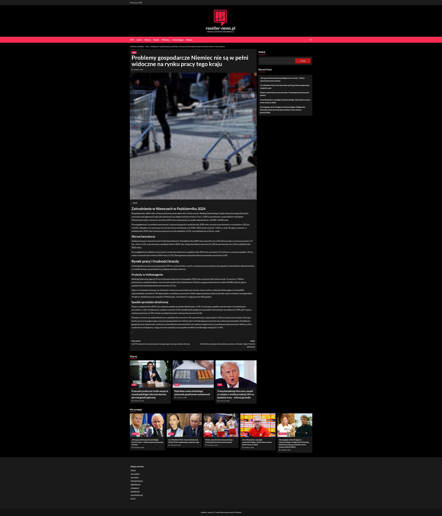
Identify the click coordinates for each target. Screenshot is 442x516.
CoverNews (219, 512)
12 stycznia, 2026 (224, 401)
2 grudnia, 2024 (138, 69)
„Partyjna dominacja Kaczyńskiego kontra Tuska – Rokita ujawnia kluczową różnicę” (282, 79)
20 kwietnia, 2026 (138, 447)
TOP (132, 39)
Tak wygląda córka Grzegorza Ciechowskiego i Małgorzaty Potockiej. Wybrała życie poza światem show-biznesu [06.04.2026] (282, 110)
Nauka (189, 39)
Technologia (177, 39)
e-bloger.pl (135, 488)
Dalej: (227, 344)
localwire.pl (135, 491)
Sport (139, 39)
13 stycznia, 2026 (181, 397)
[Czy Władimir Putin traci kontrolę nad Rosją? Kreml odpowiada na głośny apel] (184, 425)
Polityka (165, 39)
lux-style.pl (135, 474)
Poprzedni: (161, 342)
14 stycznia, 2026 (138, 401)
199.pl (133, 470)
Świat (156, 39)
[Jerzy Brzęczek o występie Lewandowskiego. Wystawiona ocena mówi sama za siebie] (257, 425)
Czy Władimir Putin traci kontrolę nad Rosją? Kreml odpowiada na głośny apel (284, 86)
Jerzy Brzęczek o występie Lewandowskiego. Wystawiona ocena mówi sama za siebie (285, 101)
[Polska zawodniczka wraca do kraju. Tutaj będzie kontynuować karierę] (221, 425)
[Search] (310, 40)
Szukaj (261, 52)
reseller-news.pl (220, 28)
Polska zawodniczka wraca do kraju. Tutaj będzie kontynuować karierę (284, 93)
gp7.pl (133, 498)
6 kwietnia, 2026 (286, 450)
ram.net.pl (135, 477)
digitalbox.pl (135, 484)
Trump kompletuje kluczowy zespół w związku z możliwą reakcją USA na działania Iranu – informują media (235, 394)
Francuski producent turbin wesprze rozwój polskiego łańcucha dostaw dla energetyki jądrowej (150, 394)
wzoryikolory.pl (137, 495)
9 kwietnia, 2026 (249, 447)
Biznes (148, 39)
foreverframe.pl (137, 481)
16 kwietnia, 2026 (175, 445)
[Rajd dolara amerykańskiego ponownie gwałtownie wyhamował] (193, 374)
